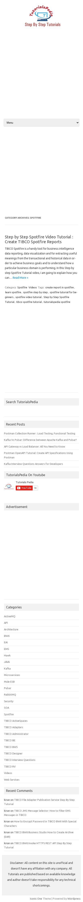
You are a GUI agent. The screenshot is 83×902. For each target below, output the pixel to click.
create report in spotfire (59, 287)
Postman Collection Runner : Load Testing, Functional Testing (39, 433)
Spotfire (22, 287)
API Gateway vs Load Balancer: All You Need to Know (34, 446)
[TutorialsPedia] (41, 28)
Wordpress (74, 898)
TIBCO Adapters (13, 727)
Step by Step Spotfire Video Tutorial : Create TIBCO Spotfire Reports (39, 239)
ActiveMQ (9, 616)
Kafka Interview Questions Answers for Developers (33, 463)
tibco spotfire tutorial (29, 301)
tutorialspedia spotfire (57, 301)
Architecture (11, 629)
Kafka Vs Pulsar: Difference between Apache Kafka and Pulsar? (40, 439)
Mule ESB (9, 681)
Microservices (12, 675)
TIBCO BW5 (11, 747)
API (6, 622)
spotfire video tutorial (29, 297)
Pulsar (7, 688)
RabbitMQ (10, 694)
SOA (6, 707)
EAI (6, 642)
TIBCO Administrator (16, 733)
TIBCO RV (10, 766)
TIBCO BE (9, 740)
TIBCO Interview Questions (19, 759)
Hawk (7, 655)
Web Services (12, 779)
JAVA (7, 661)
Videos (33, 287)
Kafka (7, 668)
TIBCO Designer (13, 753)
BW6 (6, 635)
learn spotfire (13, 292)
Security (8, 701)
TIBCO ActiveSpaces (16, 720)
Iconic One (36, 898)
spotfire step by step (35, 292)
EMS (6, 649)
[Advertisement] (41, 76)
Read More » (20, 277)
